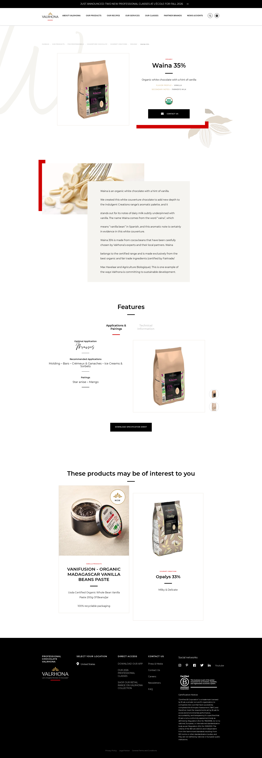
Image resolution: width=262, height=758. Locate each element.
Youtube (217, 665)
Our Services (132, 15)
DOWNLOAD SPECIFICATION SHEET (131, 427)
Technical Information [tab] (145, 327)
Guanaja (45, 44)
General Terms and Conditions (144, 751)
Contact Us (154, 670)
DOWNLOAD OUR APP (130, 664)
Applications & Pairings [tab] (116, 327)
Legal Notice (124, 751)
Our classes (151, 15)
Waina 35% (144, 44)
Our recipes (113, 15)
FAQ (150, 689)
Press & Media (155, 664)
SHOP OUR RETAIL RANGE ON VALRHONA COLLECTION (130, 685)
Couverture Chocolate (97, 44)
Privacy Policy (111, 751)
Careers (152, 676)
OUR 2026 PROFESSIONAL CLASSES (126, 673)
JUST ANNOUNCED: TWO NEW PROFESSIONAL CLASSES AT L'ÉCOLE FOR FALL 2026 (132, 3)
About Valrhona (71, 15)
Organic (133, 44)
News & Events (195, 15)
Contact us (172, 114)
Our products (93, 15)
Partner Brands (173, 15)
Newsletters (154, 683)
